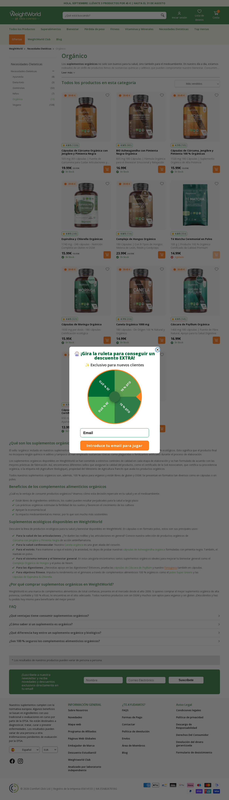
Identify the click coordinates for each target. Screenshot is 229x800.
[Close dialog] (157, 349)
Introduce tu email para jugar (114, 445)
